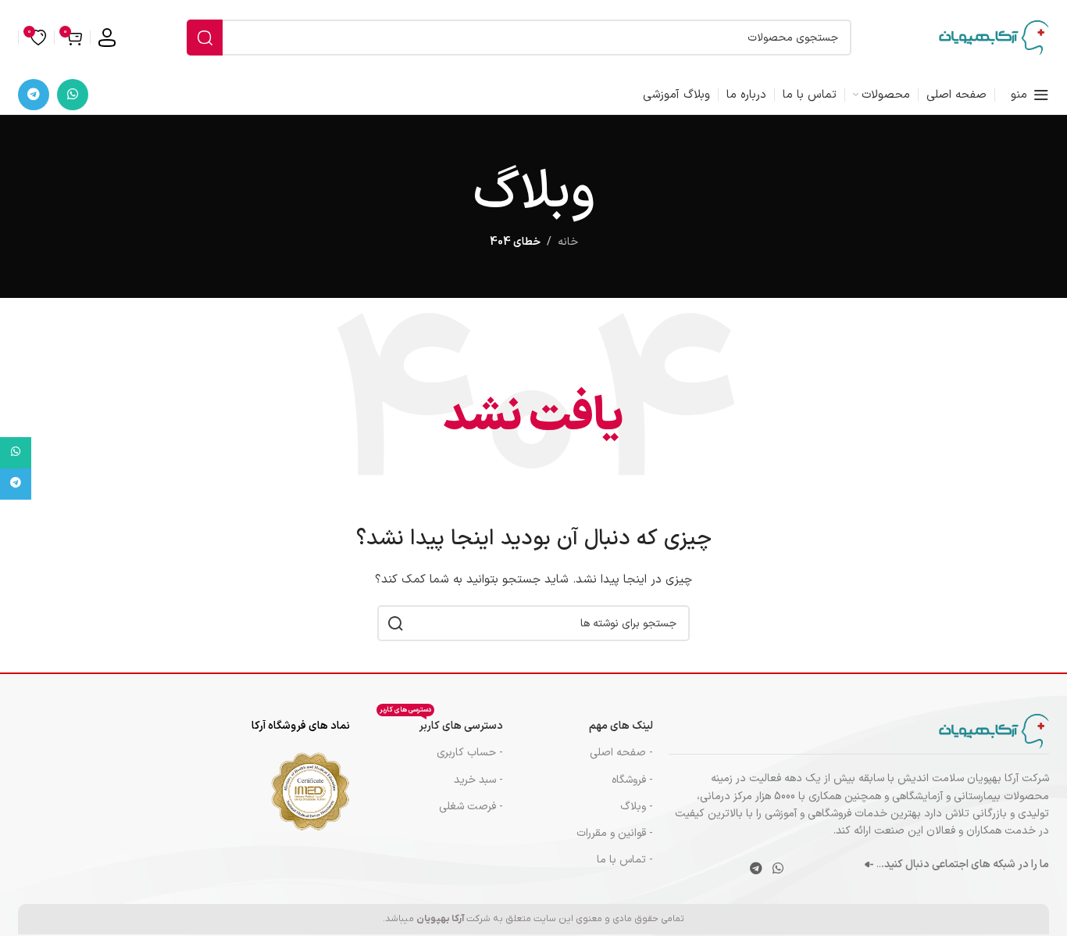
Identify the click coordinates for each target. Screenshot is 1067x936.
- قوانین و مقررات (614, 833)
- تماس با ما (625, 860)
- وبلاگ (636, 806)
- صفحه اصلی (621, 752)
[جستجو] (205, 38)
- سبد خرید (478, 780)
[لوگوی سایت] (994, 37)
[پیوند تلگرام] (33, 94)
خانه (568, 242)
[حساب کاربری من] (107, 37)
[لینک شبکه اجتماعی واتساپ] (72, 94)
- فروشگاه (632, 780)
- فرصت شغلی (471, 806)
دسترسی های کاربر (441, 723)
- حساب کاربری (470, 752)
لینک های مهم (621, 726)
